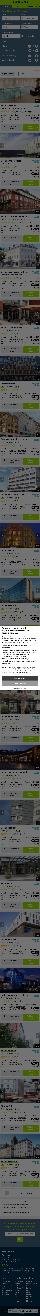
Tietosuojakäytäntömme (20, 688)
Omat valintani (20, 683)
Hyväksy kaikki (20, 678)
